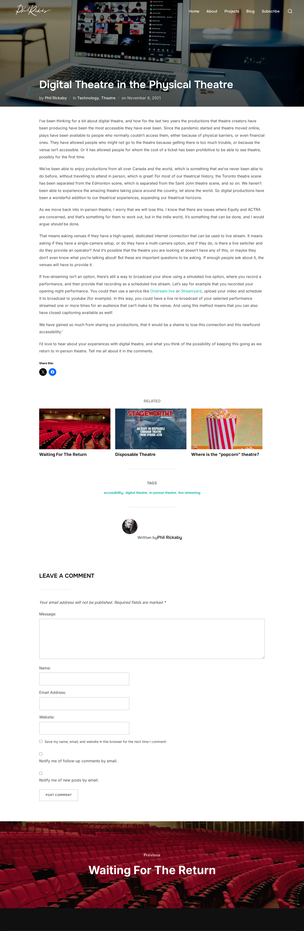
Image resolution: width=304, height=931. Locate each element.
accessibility (113, 492)
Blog (250, 11)
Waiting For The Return (63, 454)
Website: (47, 717)
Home (194, 11)
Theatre (108, 97)
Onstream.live (162, 291)
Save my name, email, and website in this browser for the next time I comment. (106, 742)
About (211, 11)
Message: (47, 614)
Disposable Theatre (135, 454)
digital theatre (136, 492)
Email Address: (52, 692)
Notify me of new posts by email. (69, 780)
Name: (45, 668)
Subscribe (271, 11)
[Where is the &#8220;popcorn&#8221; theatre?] (226, 429)
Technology (88, 97)
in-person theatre (162, 492)
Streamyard (191, 291)
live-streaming (189, 492)
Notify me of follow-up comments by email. (78, 760)
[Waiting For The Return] (74, 429)
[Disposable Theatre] (150, 429)
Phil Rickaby (56, 97)
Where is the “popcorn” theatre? (225, 454)
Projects (231, 11)
